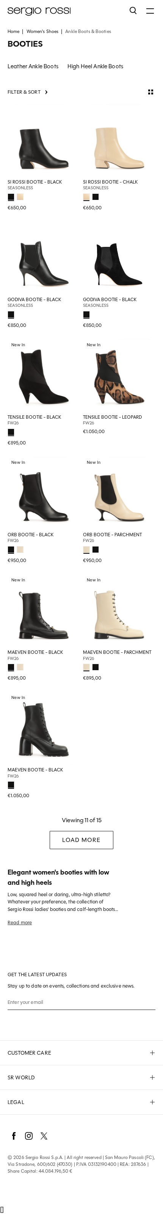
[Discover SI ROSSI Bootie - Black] (44, 140)
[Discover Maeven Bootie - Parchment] (119, 611)
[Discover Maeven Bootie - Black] (44, 611)
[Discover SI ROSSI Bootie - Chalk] (119, 140)
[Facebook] (14, 1136)
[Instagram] (29, 1136)
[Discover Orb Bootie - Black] (44, 493)
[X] (44, 1136)
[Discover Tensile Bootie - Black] (44, 375)
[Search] (133, 10)
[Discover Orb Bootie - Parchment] (119, 493)
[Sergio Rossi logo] (65, 10)
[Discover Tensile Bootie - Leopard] (119, 375)
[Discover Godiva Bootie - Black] (44, 258)
